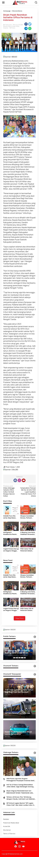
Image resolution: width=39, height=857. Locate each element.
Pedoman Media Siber (11, 823)
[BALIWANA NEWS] (20, 2)
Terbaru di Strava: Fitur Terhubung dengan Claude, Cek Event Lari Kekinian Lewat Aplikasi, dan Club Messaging (20, 798)
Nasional (5, 28)
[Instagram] (19, 480)
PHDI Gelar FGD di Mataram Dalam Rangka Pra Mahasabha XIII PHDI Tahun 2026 (27, 550)
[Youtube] (23, 480)
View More (19, 618)
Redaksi (6, 819)
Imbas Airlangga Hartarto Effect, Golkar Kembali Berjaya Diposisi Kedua (9, 491)
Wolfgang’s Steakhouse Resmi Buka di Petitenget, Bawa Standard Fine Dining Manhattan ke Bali (10, 533)
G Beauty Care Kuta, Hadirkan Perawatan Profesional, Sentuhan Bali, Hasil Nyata (27, 533)
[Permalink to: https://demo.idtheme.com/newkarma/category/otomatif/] (34, 666)
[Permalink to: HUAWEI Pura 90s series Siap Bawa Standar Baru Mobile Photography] (11, 510)
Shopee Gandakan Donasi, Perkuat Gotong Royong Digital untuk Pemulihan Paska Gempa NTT (27, 517)
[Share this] (26, 24)
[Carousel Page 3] (19, 657)
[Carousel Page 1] (14, 657)
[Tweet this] (29, 24)
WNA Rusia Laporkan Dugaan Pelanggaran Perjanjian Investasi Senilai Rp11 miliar (21, 779)
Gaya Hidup (15, 26)
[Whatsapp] (29, 28)
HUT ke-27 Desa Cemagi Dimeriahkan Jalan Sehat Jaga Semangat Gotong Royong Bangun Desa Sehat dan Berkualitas (19, 786)
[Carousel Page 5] (25, 657)
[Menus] (3, 2)
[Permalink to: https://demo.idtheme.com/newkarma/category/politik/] (34, 637)
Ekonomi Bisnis (7, 26)
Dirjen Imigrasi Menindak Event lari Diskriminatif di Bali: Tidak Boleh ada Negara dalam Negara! (19, 792)
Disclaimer (7, 830)
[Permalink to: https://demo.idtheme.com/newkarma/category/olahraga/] (34, 753)
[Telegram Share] (26, 28)
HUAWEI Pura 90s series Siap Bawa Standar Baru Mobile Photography (10, 517)
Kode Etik (6, 826)
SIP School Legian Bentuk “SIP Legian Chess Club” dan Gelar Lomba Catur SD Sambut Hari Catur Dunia (20, 804)
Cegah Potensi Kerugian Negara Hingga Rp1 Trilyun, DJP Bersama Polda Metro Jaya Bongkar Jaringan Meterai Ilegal (11, 550)
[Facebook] (15, 480)
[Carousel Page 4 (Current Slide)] (22, 657)
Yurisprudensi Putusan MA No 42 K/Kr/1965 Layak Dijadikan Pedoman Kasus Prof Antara (28, 491)
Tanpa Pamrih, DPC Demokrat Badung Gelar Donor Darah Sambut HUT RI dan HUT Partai (17, 651)
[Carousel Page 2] (17, 657)
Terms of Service (9, 834)
